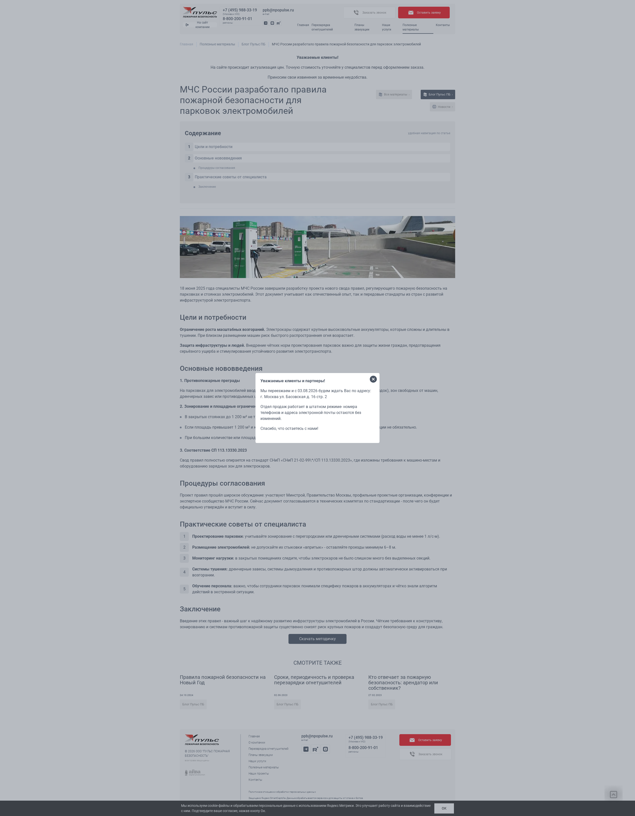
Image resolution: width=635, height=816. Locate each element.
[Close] (373, 379)
